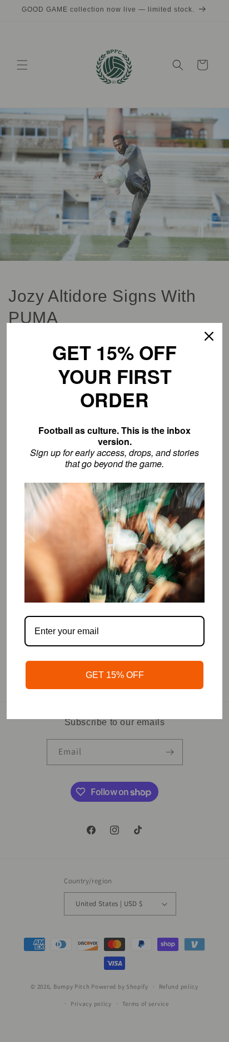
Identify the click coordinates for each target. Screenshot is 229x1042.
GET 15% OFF (115, 675)
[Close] (209, 336)
